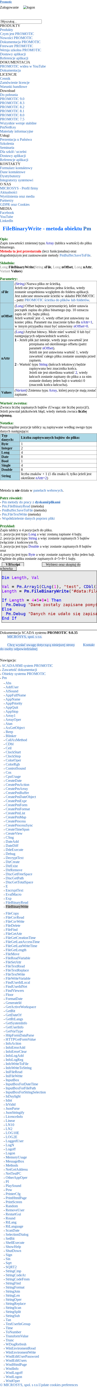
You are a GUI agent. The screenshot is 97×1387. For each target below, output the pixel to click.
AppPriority (13, 703)
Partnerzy (7, 200)
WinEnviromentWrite (21, 1352)
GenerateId (13, 1003)
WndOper (13, 1381)
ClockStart (13, 752)
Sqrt (9, 1263)
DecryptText (14, 858)
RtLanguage (14, 1226)
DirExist (12, 866)
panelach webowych (48, 490)
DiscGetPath (15, 878)
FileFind (12, 930)
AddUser (11, 687)
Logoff (11, 1149)
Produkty (6, 30)
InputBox (12, 1080)
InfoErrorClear (16, 1051)
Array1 (10, 715)
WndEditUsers (16, 1360)
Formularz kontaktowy (16, 168)
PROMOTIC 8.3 (12, 103)
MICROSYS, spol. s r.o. (24, 637)
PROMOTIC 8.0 (12, 115)
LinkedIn (6, 221)
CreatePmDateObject (21, 797)
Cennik (5, 78)
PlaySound (13, 1186)
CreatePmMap (16, 817)
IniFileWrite (14, 1076)
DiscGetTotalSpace (19, 882)
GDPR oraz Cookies (15, 204)
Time (9, 1328)
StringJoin (13, 1291)
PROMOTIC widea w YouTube (23, 66)
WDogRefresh (16, 1344)
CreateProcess (16, 821)
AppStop (11, 711)
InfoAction (13, 1043)
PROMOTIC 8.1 (12, 111)
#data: (81, 591)
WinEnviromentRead (21, 1348)
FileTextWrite (15, 974)
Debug (10, 854)
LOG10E (12, 1133)
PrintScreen (14, 1202)
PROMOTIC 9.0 (12, 99)
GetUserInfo (14, 1027)
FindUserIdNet (16, 986)
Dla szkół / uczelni (13, 152)
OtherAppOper (16, 1177)
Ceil (9, 748)
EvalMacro (13, 894)
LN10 (10, 1125)
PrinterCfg (13, 1194)
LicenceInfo (14, 1116)
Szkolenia (7, 143)
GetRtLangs (14, 1019)
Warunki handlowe (13, 87)
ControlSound (16, 768)
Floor (9, 995)
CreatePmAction (17, 785)
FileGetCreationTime (21, 938)
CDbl (89, 586)
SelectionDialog (17, 1234)
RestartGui (13, 1214)
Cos (8, 772)
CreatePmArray (17, 789)
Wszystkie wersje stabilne (18, 123)
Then (56, 600)
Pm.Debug (16, 604)
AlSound (11, 691)
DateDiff (12, 846)
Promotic (6, 1)
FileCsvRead (15, 917)
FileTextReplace (17, 970)
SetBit (10, 1238)
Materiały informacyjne (16, 131)
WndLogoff (14, 1373)
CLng (46, 586)
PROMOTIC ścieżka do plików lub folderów (57, 300)
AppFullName (15, 695)
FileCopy (12, 913)
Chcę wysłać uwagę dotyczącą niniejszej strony (41, 645)
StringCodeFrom (18, 1279)
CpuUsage (13, 776)
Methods (12, 1165)
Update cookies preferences (58, 1385)
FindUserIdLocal (18, 982)
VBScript (13, 564)
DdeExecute (14, 850)
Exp (9, 898)
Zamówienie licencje (15, 82)
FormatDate (14, 999)
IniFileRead (14, 1072)
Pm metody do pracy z (31, 502)
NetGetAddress (17, 1169)
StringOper (13, 1299)
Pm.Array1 (28, 586)
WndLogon (14, 1377)
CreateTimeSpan (17, 829)
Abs (8, 683)
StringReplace (16, 1303)
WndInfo (12, 1369)
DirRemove (14, 870)
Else (7, 609)
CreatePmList (15, 813)
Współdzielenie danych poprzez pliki (28, 518)
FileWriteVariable (18, 978)
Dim (5, 577)
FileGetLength (16, 950)
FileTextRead (15, 966)
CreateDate (14, 780)
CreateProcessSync (19, 825)
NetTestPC (13, 1173)
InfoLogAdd (15, 1056)
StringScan (13, 1308)
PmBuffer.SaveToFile (75, 255)
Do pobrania (9, 95)
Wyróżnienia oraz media (17, 196)
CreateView (14, 833)
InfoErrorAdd (15, 1047)
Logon (10, 1153)
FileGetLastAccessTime (23, 942)
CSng (10, 837)
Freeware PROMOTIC (16, 46)
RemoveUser (15, 1210)
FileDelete (13, 925)
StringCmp (13, 1271)
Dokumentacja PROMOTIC (20, 42)
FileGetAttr (14, 934)
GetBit (10, 1011)
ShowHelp (13, 1247)
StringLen (13, 1295)
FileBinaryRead (17, 902)
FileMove (12, 954)
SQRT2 (11, 1267)
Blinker (11, 736)
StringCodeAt (15, 1275)
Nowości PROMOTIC (16, 38)
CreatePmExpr (16, 801)
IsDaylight (13, 1096)
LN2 (9, 1129)
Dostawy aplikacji (13, 54)
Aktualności (8, 192)
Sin (8, 1259)
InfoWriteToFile (17, 1064)
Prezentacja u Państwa (16, 139)
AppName (12, 699)
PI (7, 1182)
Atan (8, 724)
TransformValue (17, 1336)
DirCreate (13, 862)
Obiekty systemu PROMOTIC (24, 674)
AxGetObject (15, 728)
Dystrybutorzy (10, 176)
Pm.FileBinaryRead (16, 506)
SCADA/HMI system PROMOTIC (27, 666)
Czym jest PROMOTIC (17, 34)
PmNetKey (8, 127)
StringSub (13, 1316)
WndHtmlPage (16, 1364)
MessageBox (15, 1161)
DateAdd (12, 841)
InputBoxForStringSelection (26, 1092)
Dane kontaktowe (12, 172)
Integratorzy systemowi (16, 180)
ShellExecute (15, 1243)
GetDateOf (13, 1015)
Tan (8, 1320)
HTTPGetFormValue (21, 1039)
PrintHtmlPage (16, 1198)
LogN (10, 1145)
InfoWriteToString (19, 1068)
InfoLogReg (14, 1060)
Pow (9, 1190)
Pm (87, 228)
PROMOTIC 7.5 (12, 119)
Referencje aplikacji (14, 58)
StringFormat (15, 1287)
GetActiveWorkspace (21, 1007)
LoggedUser (14, 1141)
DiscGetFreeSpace (19, 874)
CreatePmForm (16, 805)
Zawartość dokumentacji (19, 670)
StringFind (13, 1283)
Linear (10, 1121)
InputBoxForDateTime (22, 1084)
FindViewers (15, 990)
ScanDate (12, 1230)
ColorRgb (13, 764)
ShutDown (13, 1251)
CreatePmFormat (18, 809)
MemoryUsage (16, 1157)
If (4, 600)
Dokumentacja (10, 70)
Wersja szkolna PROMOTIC (20, 50)
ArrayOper (13, 720)
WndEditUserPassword (22, 1356)
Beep (9, 732)
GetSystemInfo (16, 1023)
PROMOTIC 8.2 (12, 107)
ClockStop (13, 756)
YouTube (6, 217)
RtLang (11, 1222)
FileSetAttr (13, 962)
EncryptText (14, 890)
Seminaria (7, 147)
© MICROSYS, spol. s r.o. (19, 1385)
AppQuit (11, 707)
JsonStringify (15, 1112)
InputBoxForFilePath (21, 1088)
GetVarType (14, 1031)
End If (9, 618)
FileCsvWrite (15, 921)
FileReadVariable (18, 958)
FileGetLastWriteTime (21, 946)
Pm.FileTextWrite (14, 514)
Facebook (7, 213)
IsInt (9, 1100)
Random (12, 1206)
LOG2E (11, 1137)
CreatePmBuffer (17, 793)
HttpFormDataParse (20, 1035)
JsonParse (13, 1108)
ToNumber (13, 1332)
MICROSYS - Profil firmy (19, 188)
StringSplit (13, 1312)
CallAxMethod (16, 740)
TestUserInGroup (18, 1324)
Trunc (10, 1340)
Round (10, 1218)
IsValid (11, 1104)
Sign (9, 1255)
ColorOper (13, 760)
